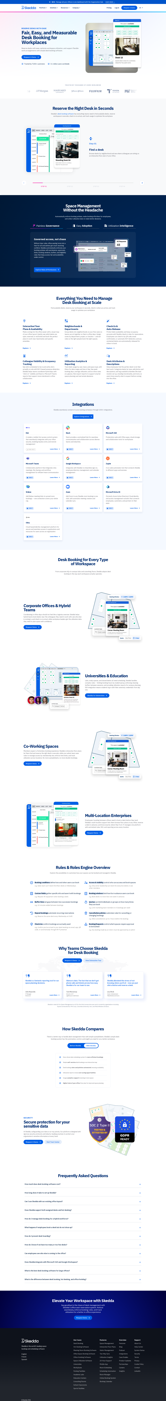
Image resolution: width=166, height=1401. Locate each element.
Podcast (122, 1350)
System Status (139, 1350)
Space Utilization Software (82, 1361)
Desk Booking (78, 1343)
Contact (137, 1368)
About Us (137, 1343)
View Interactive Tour (93, 960)
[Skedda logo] (30, 1341)
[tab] (46, 226)
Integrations (123, 1354)
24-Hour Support (106, 1361)
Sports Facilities (78, 1388)
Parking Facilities (79, 1371)
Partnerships (123, 1364)
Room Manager (105, 1375)
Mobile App (104, 1364)
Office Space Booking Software (84, 1354)
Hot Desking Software (81, 1347)
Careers (122, 1368)
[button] (43, 7)
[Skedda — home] (29, 8)
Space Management (107, 1343)
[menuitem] (44, 186)
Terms (136, 1357)
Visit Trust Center (53, 1142)
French (24, 1357)
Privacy (136, 1361)
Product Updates (125, 1361)
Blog (120, 1347)
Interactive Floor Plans (108, 1347)
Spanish (24, 1359)
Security (137, 1354)
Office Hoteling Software (82, 1357)
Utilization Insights (106, 1357)
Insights (122, 1371)
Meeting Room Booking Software (84, 1350)
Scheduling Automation (108, 1371)
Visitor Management (107, 1350)
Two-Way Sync (105, 1354)
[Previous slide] (24, 182)
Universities (77, 1364)
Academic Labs (78, 1375)
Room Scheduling (106, 1368)
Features (122, 1343)
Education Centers (79, 1378)
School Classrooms (80, 1385)
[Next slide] (141, 182)
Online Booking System (108, 1378)
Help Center (138, 1347)
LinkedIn (137, 1371)
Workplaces (77, 1368)
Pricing (109, 8)
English (24, 1354)
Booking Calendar (106, 1381)
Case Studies (123, 1357)
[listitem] (83, 148)
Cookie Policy (139, 1364)
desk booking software (66, 114)
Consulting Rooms (79, 1381)
